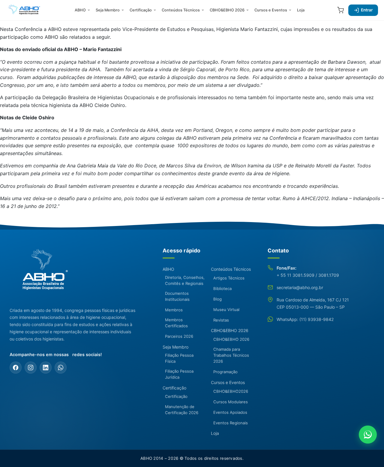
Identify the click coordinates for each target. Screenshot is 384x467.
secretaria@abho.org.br (300, 287)
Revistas (221, 320)
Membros (174, 309)
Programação (225, 371)
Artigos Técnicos (228, 278)
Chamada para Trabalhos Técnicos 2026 (231, 355)
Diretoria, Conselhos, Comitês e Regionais (185, 280)
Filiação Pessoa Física (179, 358)
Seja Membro (108, 10)
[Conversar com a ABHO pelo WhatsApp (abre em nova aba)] (368, 435)
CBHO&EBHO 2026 (227, 10)
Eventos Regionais (230, 422)
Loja (300, 10)
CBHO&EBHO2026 (230, 391)
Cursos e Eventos (270, 10)
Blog (217, 299)
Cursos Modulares (230, 401)
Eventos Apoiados (230, 412)
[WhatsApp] (61, 368)
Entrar (367, 10)
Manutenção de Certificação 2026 (181, 409)
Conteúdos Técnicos (181, 10)
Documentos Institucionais (177, 296)
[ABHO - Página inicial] (43, 272)
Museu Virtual (226, 309)
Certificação (141, 10)
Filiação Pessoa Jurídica (179, 374)
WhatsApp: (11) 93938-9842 (305, 319)
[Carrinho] (340, 10)
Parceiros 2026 (179, 336)
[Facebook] (16, 368)
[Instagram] (31, 368)
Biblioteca (222, 288)
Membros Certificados (176, 322)
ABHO (80, 10)
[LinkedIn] (46, 368)
